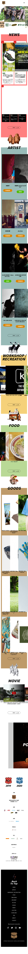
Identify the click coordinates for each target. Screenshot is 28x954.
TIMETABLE (14, 897)
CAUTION (14, 910)
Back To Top (14, 879)
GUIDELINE (14, 912)
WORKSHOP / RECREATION (14, 892)
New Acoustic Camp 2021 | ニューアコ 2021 (3, 2)
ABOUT (14, 918)
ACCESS (14, 902)
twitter (12, 927)
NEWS (14, 887)
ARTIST (14, 890)
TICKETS (14, 920)
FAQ (14, 915)
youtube (19, 927)
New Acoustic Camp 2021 (14, 935)
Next (25, 371)
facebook (8, 927)
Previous (2, 371)
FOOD (14, 895)
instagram (15, 927)
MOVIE (14, 907)
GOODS (14, 905)
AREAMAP (14, 900)
